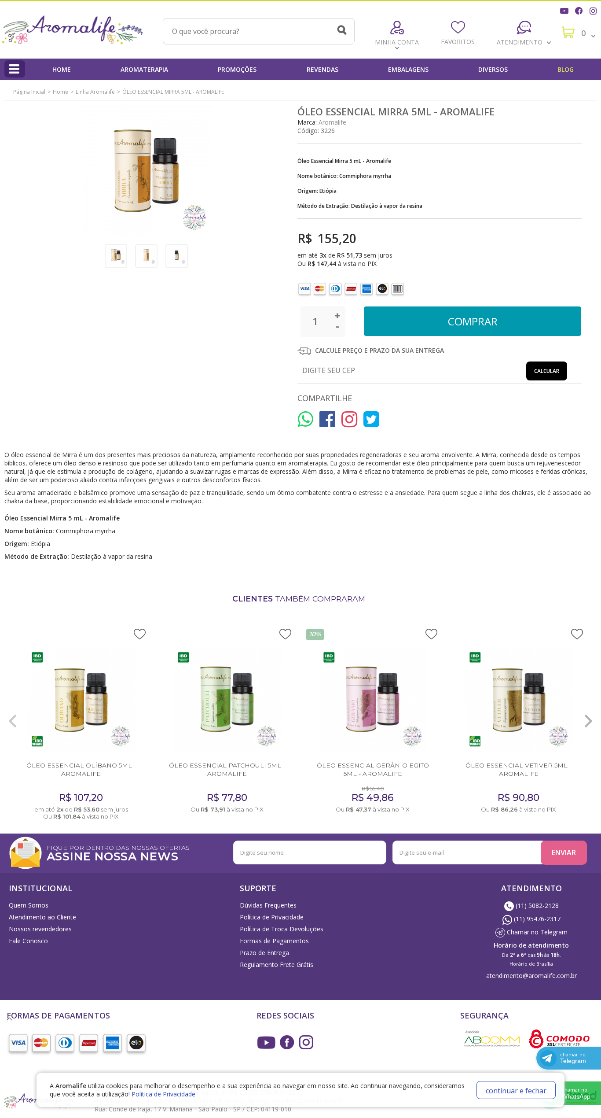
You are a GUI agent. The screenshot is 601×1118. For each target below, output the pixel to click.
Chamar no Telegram (536, 932)
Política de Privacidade (272, 917)
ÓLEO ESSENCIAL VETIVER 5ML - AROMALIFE (518, 769)
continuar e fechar (516, 1091)
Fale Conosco (28, 941)
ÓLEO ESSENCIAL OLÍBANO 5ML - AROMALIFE (81, 769)
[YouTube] (565, 10)
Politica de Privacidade (163, 1094)
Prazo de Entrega (264, 952)
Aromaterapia (144, 69)
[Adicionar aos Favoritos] (140, 633)
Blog (565, 69)
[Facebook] (580, 10)
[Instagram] (594, 10)
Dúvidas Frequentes (268, 905)
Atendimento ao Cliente (42, 917)
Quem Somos (28, 905)
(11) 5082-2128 (536, 905)
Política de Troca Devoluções (281, 929)
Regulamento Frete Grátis (276, 964)
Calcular (546, 371)
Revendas (322, 69)
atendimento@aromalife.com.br (531, 975)
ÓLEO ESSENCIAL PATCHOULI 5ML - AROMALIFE (227, 769)
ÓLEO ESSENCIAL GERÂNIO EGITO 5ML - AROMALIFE (373, 769)
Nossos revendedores (40, 929)
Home (61, 69)
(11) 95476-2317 (536, 919)
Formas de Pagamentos (274, 941)
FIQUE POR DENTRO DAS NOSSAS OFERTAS (118, 852)
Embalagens (408, 69)
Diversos (493, 69)
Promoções (237, 69)
